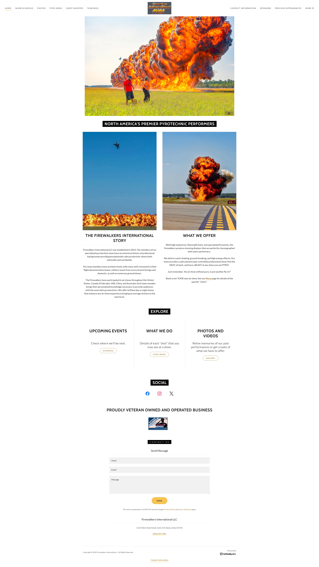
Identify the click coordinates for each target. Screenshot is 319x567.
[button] (309, 8)
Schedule (108, 351)
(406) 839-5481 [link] (159, 534)
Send (159, 501)
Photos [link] (41, 8)
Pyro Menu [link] (56, 8)
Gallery (210, 358)
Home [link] (8, 8)
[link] (159, 8)
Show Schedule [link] (24, 8)
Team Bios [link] (92, 8)
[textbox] (159, 460)
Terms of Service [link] (184, 509)
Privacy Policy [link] (169, 509)
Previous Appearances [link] (288, 8)
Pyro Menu (159, 354)
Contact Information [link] (243, 8)
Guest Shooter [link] (74, 8)
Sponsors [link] (265, 8)
